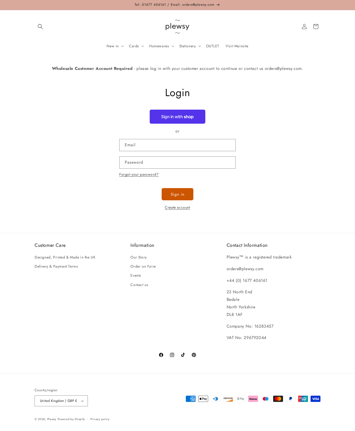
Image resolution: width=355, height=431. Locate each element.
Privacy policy (100, 419)
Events (135, 275)
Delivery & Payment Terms (56, 266)
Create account (177, 207)
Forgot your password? (139, 174)
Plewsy (51, 419)
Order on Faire (143, 266)
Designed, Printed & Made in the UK (65, 257)
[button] (40, 26)
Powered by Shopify (71, 419)
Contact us (139, 284)
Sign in (178, 194)
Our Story (138, 257)
